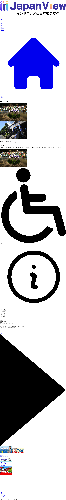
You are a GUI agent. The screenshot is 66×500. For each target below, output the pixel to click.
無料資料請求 (3, 462)
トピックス (2, 16)
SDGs (2, 29)
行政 (1, 19)
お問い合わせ (3, 465)
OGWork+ (2, 30)
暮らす (2, 27)
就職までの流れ (3, 463)
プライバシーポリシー (4, 496)
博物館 (2, 97)
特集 (1, 25)
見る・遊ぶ (2, 28)
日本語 (2, 23)
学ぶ (1, 17)
